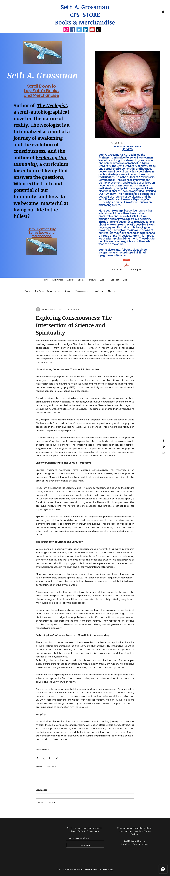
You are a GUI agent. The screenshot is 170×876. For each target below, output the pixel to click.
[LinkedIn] (85, 29)
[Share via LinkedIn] (50, 758)
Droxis (67, 291)
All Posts (26, 291)
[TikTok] (98, 29)
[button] (163, 11)
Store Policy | (127, 844)
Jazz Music (98, 291)
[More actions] (132, 309)
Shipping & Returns (137, 841)
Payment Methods (140, 844)
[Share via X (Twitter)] (43, 758)
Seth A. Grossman (85, 7)
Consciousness (81, 291)
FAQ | (126, 841)
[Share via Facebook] (37, 758)
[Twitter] (79, 29)
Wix (111, 869)
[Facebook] (72, 29)
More (110, 291)
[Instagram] (66, 29)
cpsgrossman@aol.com (113, 255)
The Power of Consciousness (47, 291)
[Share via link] (56, 758)
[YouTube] (92, 29)
